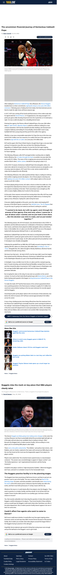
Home (6, 373)
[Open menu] (4, 2)
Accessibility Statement (35, 561)
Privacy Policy (32, 558)
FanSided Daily (8, 558)
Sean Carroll (7, 33)
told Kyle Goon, (40, 204)
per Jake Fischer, (17, 125)
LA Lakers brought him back (25, 157)
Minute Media (11, 568)
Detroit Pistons (20, 115)
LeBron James (21, 161)
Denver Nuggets (46, 104)
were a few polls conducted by (17, 448)
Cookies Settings (9, 564)
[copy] (13, 37)
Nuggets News (13, 373)
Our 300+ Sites (49, 556)
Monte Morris (42, 276)
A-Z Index (47, 561)
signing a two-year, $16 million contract (18, 179)
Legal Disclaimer (21, 561)
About (5, 556)
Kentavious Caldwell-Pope (21, 104)
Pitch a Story (20, 558)
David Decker (7, 394)
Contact (30, 556)
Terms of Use (48, 558)
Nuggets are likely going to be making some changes (27, 436)
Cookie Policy (8, 561)
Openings (19, 556)
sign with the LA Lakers (18, 139)
